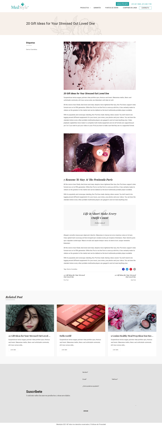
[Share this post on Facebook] (123, 269)
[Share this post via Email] (134, 269)
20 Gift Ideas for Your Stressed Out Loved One (30, 335)
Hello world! (65, 335)
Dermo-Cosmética (31, 49)
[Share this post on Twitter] (127, 269)
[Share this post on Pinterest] (131, 269)
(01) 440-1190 (147, 4)
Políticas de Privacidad (98, 424)
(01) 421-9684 (136, 4)
